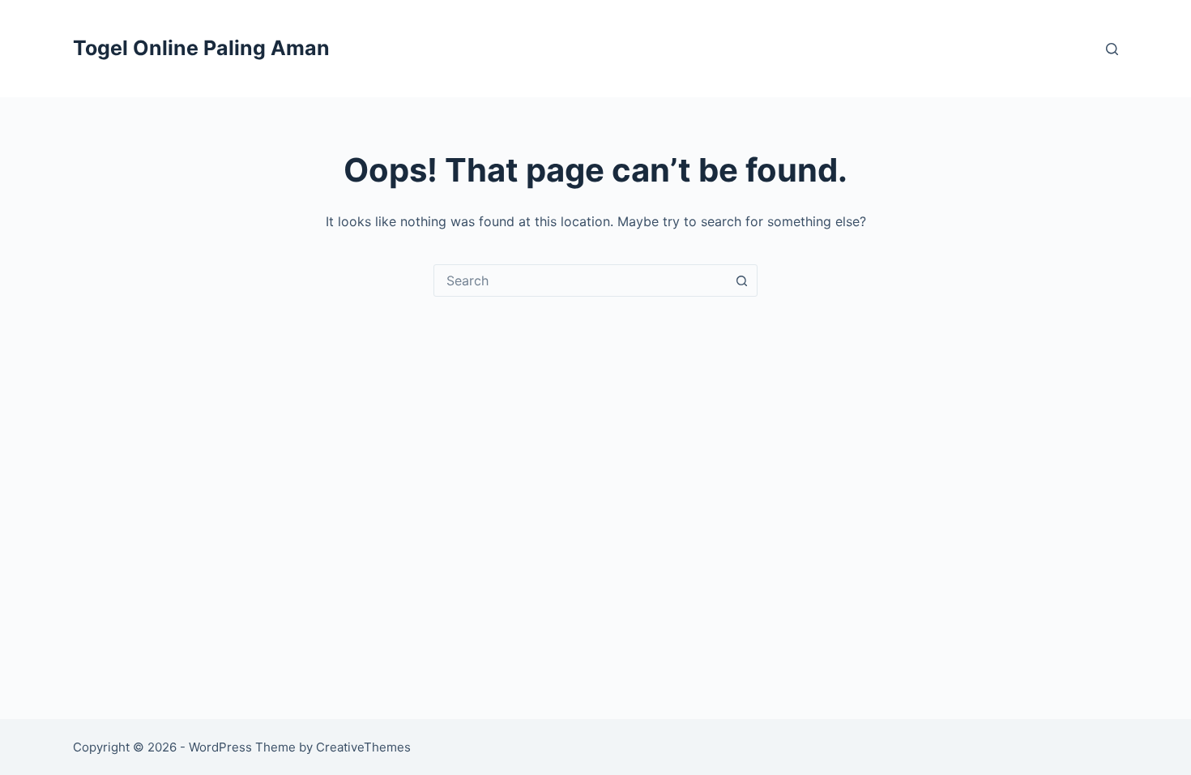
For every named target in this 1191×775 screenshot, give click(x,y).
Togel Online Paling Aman (201, 48)
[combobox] (580, 280)
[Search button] (741, 280)
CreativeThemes (363, 747)
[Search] (1112, 49)
